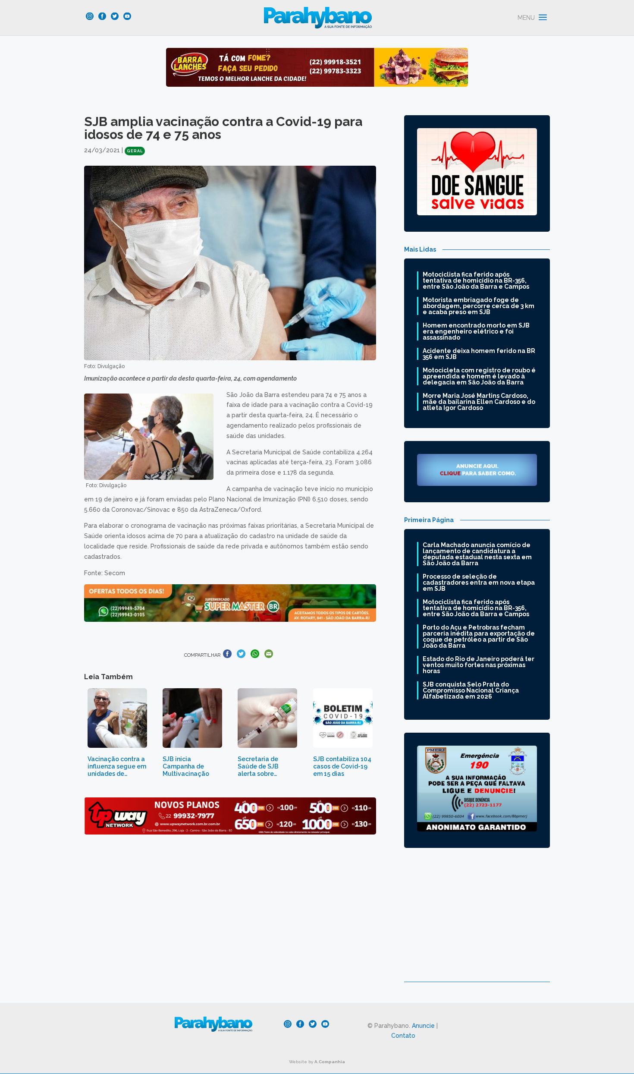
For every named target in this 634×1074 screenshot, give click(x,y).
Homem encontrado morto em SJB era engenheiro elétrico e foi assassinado (476, 331)
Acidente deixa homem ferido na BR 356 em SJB (479, 354)
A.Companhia (329, 1061)
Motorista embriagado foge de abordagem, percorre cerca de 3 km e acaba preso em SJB (478, 306)
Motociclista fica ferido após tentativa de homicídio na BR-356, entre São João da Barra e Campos (476, 280)
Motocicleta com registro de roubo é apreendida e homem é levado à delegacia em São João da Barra (479, 376)
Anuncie (423, 1025)
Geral (135, 151)
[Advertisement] (477, 921)
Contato (403, 1035)
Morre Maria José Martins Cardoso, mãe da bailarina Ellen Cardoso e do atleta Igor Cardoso (479, 402)
